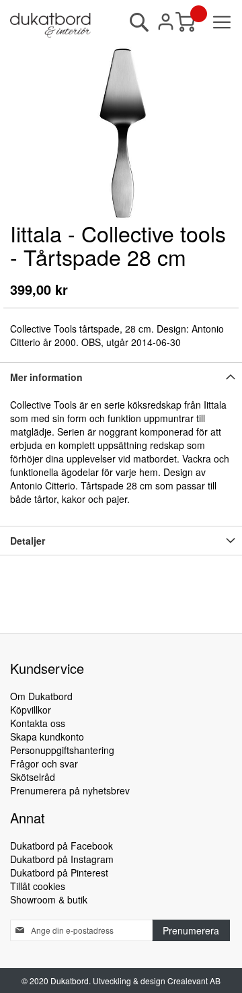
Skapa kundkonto (47, 736)
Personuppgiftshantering (62, 750)
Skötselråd (32, 777)
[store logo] (50, 25)
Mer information (46, 377)
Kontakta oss (37, 723)
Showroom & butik (48, 899)
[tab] (121, 376)
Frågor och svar (44, 763)
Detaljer (27, 540)
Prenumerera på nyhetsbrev (70, 790)
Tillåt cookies (37, 886)
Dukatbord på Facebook (61, 845)
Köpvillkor (30, 709)
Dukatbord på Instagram (62, 859)
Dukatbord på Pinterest (59, 872)
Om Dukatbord (41, 696)
